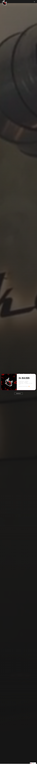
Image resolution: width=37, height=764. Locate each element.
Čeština (33, 763)
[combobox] (33, 763)
